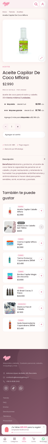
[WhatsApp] (21, 388)
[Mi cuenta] (42, 4)
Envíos (5, 407)
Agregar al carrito (12, 134)
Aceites (20, 12)
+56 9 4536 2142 (13, 381)
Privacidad (7, 421)
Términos (7, 416)
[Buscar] (36, 4)
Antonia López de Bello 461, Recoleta (21, 373)
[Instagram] (6, 388)
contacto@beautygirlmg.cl (17, 377)
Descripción (24, 159)
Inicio (5, 12)
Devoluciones (8, 411)
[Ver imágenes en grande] (41, 58)
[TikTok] (13, 388)
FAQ (4, 402)
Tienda (12, 12)
